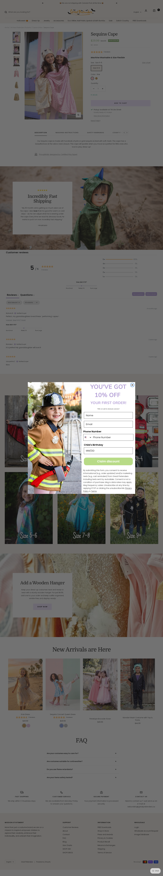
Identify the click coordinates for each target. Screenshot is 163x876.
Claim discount (108, 461)
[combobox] (87, 437)
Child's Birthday (93, 445)
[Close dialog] (132, 385)
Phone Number (92, 431)
